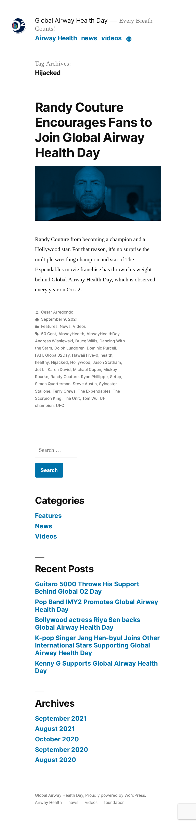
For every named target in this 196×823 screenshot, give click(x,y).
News (65, 326)
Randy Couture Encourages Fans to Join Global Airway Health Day (93, 129)
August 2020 (55, 760)
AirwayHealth (71, 333)
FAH (39, 355)
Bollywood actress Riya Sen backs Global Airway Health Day (87, 623)
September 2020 (61, 749)
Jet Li (40, 369)
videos (111, 38)
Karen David (59, 369)
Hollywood (80, 362)
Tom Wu (89, 398)
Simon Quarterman (52, 383)
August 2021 (55, 728)
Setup (115, 376)
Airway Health (56, 38)
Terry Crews (64, 391)
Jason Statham (107, 362)
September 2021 (61, 718)
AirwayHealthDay (103, 333)
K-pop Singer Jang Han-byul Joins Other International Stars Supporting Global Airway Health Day (97, 645)
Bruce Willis (86, 341)
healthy (42, 362)
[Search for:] (56, 450)
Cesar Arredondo (57, 312)
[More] (129, 39)
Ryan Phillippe (94, 376)
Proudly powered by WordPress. (115, 795)
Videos (79, 326)
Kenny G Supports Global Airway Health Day (96, 667)
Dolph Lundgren (69, 348)
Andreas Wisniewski (54, 341)
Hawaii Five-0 (85, 355)
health (106, 355)
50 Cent (48, 333)
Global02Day (57, 355)
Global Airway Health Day (71, 20)
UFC (60, 405)
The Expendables (94, 391)
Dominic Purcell (101, 348)
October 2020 (57, 739)
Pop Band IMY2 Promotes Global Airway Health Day (96, 605)
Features (49, 326)
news (89, 38)
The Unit (72, 398)
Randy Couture (65, 376)
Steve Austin (85, 383)
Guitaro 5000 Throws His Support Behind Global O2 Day (87, 587)
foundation (114, 802)
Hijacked (59, 362)
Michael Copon (87, 369)
